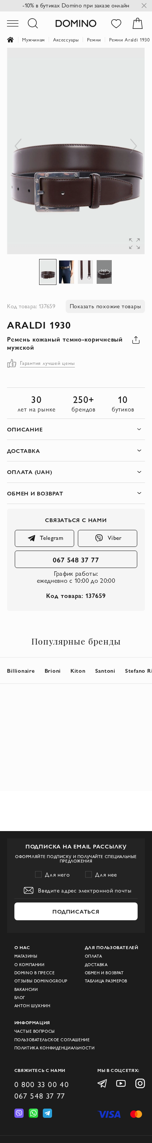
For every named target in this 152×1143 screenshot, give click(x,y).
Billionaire (21, 670)
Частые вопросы (34, 1031)
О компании (29, 964)
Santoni (105, 670)
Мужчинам (33, 39)
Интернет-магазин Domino (14, 40)
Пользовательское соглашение (52, 1040)
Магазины (26, 956)
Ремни (94, 39)
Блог (19, 997)
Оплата (93, 956)
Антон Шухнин (32, 1006)
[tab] (76, 429)
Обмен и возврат (104, 973)
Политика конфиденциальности (54, 1048)
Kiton (78, 670)
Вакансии (26, 989)
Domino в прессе (34, 973)
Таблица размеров (106, 981)
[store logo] (76, 23)
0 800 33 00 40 (41, 1084)
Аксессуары (66, 39)
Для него (57, 874)
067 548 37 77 (76, 559)
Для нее (106, 874)
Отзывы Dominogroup (41, 981)
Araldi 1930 (39, 324)
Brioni (53, 670)
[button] (130, 62)
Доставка (96, 964)
